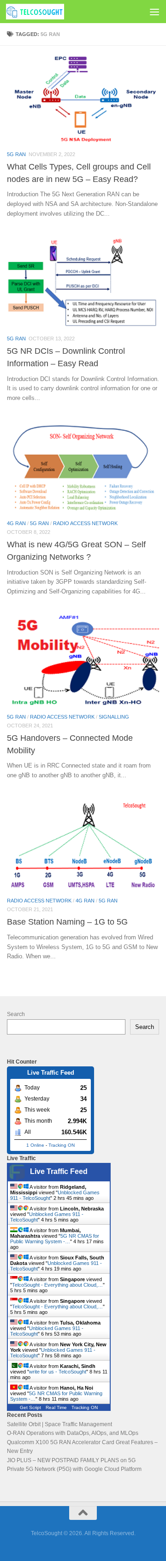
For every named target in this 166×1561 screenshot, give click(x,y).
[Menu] (154, 11)
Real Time (56, 1407)
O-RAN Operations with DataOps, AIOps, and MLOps (72, 1433)
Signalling (114, 717)
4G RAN (16, 523)
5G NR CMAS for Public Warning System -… (54, 1238)
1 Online (35, 1145)
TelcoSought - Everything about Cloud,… (57, 1285)
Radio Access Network (85, 523)
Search (16, 1014)
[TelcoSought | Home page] (44, 11)
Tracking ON (61, 1145)
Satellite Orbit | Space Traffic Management (59, 1424)
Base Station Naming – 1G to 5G (67, 921)
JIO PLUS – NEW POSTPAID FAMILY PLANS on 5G (71, 1460)
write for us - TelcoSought (57, 1371)
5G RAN (16, 154)
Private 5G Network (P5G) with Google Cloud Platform (74, 1469)
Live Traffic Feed (59, 1171)
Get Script (30, 1407)
